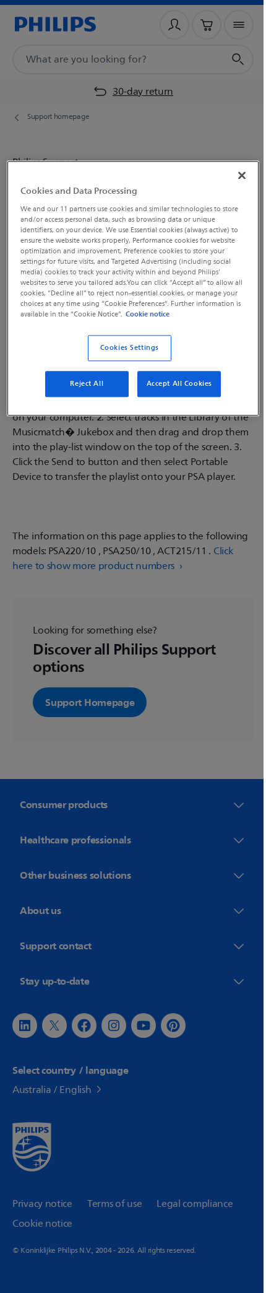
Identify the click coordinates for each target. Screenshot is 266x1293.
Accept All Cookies (174, 393)
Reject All (82, 393)
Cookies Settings (124, 358)
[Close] (233, 174)
